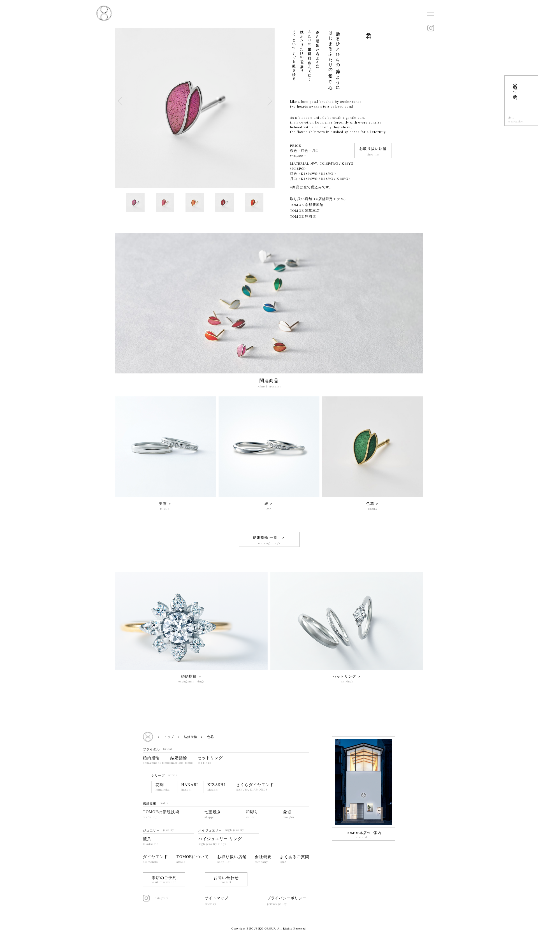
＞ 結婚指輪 (187, 737)
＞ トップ (165, 737)
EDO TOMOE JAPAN (104, 13)
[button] (269, 101)
